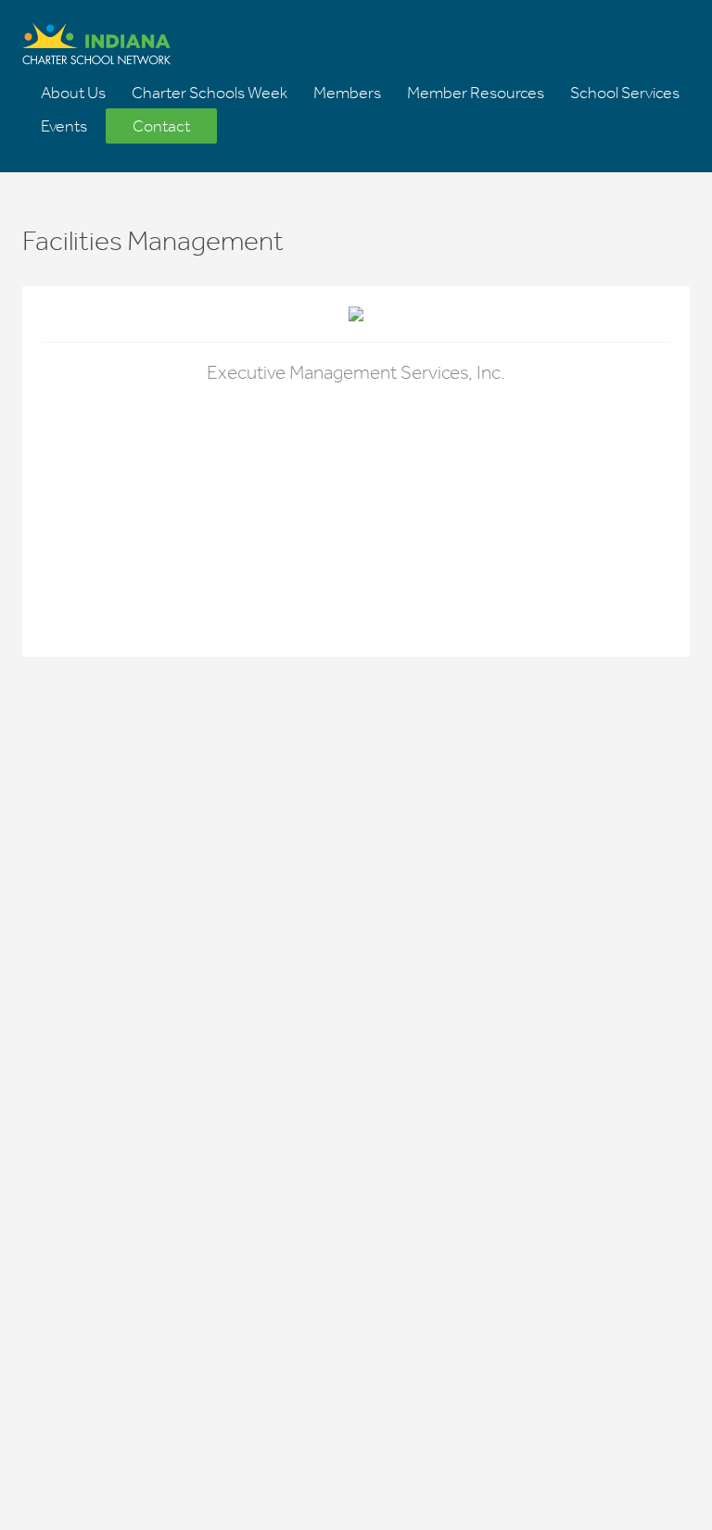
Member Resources (475, 92)
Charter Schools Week (209, 92)
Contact (161, 126)
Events (64, 126)
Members (347, 92)
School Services (625, 92)
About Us (73, 92)
